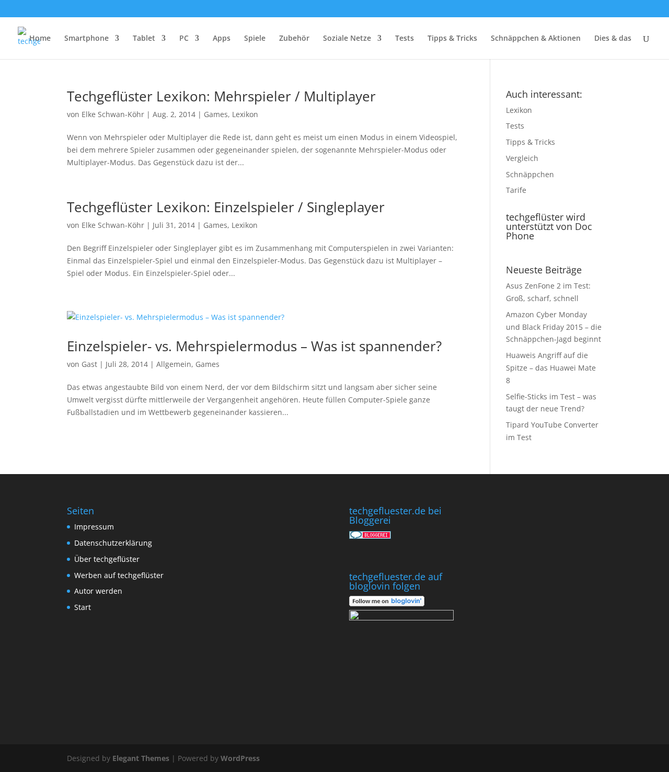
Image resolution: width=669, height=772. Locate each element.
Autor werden (98, 591)
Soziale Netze (347, 38)
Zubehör (294, 38)
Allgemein (173, 364)
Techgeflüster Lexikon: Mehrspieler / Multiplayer (221, 96)
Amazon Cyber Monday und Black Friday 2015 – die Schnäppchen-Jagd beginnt (554, 326)
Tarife (516, 190)
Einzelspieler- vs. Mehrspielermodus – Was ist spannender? (254, 346)
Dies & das (612, 38)
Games (216, 114)
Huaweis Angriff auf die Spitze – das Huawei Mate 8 (551, 367)
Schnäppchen (530, 174)
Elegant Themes (140, 758)
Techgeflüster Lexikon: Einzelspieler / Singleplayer (226, 207)
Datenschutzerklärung (113, 543)
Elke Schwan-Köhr (113, 114)
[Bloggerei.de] (370, 536)
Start (82, 607)
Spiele (255, 38)
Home (40, 38)
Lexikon (245, 114)
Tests (404, 38)
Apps (221, 38)
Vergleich (522, 158)
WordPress (240, 758)
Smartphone (86, 38)
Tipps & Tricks (452, 38)
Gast (89, 364)
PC (184, 38)
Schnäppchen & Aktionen (536, 38)
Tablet (144, 38)
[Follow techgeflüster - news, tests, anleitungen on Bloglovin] (386, 603)
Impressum (94, 527)
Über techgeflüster (107, 559)
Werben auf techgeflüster (119, 575)
